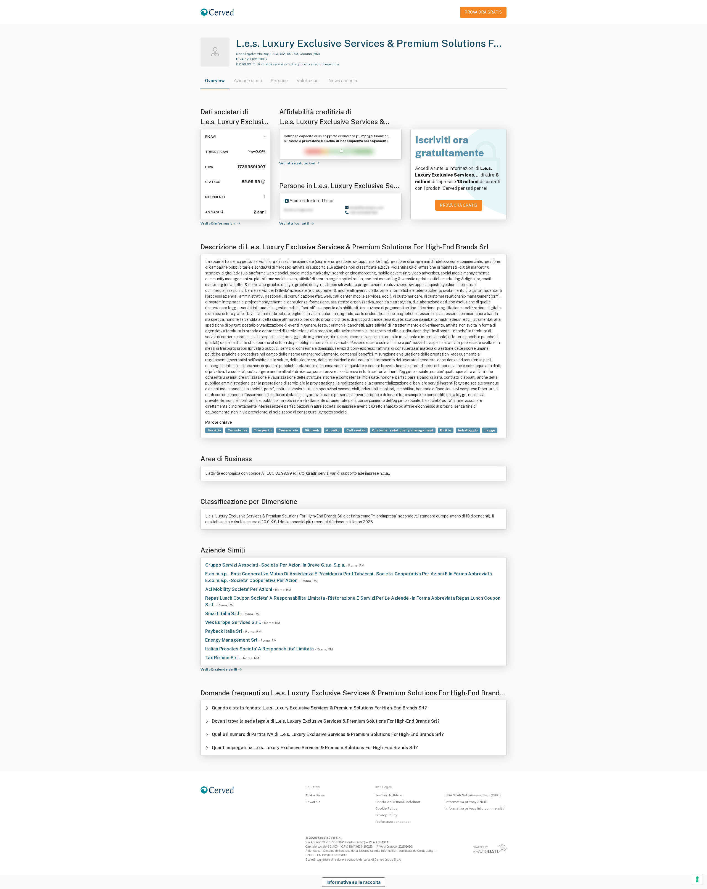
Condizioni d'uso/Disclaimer (397, 802)
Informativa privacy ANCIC (466, 802)
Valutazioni (308, 80)
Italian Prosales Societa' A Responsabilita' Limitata (260, 649)
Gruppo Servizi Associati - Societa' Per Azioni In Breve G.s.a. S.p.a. (275, 565)
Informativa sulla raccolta (353, 882)
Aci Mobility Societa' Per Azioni (239, 589)
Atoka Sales (315, 795)
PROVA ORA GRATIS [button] (483, 12)
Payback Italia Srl (224, 631)
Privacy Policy (386, 815)
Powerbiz (312, 802)
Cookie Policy (386, 808)
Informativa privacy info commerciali (475, 808)
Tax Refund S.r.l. (223, 657)
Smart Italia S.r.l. (223, 613)
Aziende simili (248, 80)
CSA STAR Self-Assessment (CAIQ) (473, 795)
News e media (342, 80)
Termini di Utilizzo (389, 795)
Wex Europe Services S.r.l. (233, 622)
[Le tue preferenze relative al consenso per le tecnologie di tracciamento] (697, 879)
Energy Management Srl (231, 640)
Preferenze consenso (392, 822)
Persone (279, 80)
